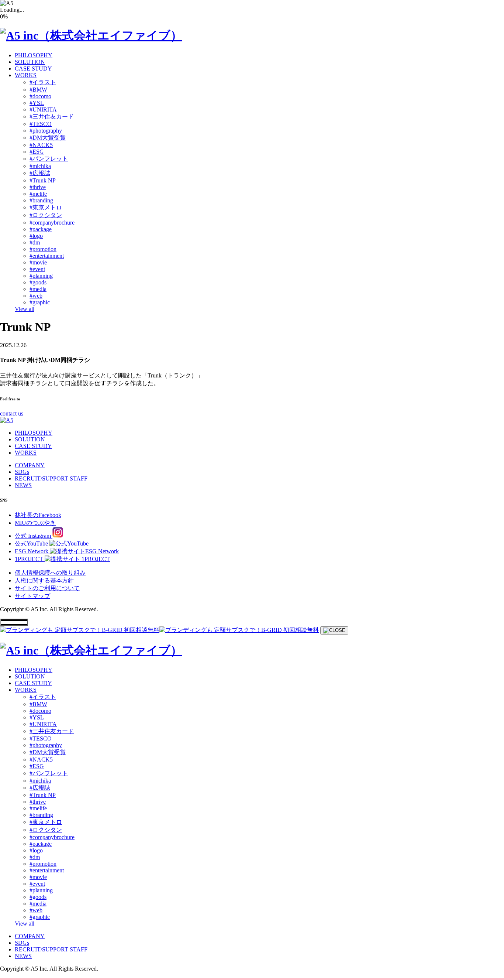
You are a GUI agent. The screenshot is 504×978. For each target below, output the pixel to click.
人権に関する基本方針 (44, 580)
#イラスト (43, 82)
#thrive (38, 187)
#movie (38, 262)
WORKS (26, 75)
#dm (35, 242)
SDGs (22, 472)
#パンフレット (49, 158)
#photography (46, 130)
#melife (38, 194)
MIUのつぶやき (35, 523)
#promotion (43, 249)
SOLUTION (30, 62)
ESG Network (32, 551)
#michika (40, 166)
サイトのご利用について (47, 588)
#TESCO (41, 124)
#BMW (38, 89)
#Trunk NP (43, 180)
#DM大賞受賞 (48, 137)
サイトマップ (32, 596)
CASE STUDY (33, 68)
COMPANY (30, 465)
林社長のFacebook (38, 515)
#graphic (40, 302)
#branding (41, 200)
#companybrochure (52, 222)
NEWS (23, 485)
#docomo (40, 96)
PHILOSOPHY (33, 55)
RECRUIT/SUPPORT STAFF (51, 478)
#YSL (37, 103)
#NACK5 (41, 145)
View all (24, 309)
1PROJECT (30, 559)
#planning (41, 276)
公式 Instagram (33, 536)
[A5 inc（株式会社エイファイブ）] (91, 35)
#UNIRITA (43, 109)
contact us (11, 413)
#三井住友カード (52, 116)
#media (38, 289)
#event (37, 269)
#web (36, 296)
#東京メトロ (46, 207)
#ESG (37, 151)
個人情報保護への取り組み (50, 573)
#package (41, 229)
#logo (36, 236)
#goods (38, 282)
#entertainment (47, 256)
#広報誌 (40, 173)
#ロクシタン (46, 215)
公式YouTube (32, 543)
